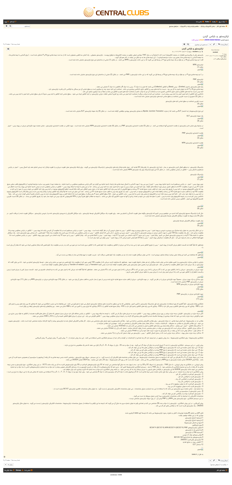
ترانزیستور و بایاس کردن (216, 36)
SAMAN (207, 40)
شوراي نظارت (195, 40)
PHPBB (120, 475)
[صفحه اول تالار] (116, 12)
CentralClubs (113, 475)
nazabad (195, 51)
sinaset (201, 40)
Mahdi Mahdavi (215, 40)
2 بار (215, 59)
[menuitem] (215, 22)
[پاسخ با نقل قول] (8, 49)
